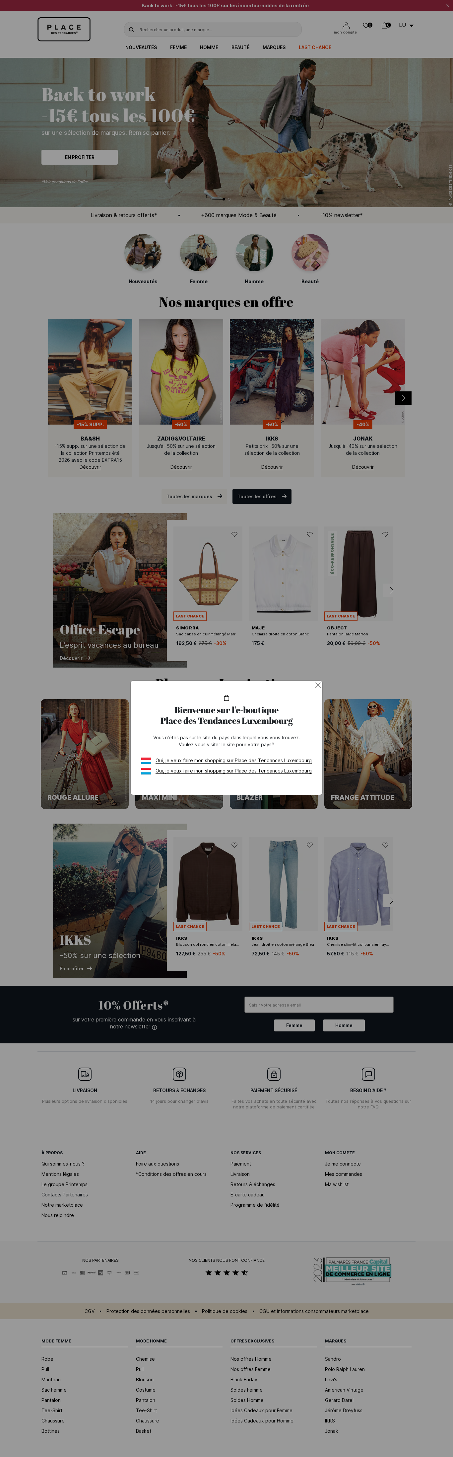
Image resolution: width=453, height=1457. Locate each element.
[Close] (318, 685)
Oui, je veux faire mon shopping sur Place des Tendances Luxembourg (234, 760)
